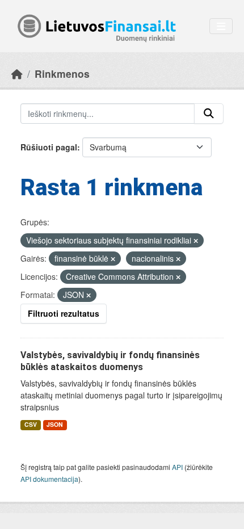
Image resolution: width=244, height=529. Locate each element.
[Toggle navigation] (221, 26)
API (177, 467)
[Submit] (209, 113)
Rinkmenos (62, 73)
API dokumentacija (49, 479)
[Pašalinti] (195, 240)
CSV (30, 424)
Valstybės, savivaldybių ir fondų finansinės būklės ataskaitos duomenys (110, 361)
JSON (55, 424)
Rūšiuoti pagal (48, 147)
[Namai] (17, 73)
